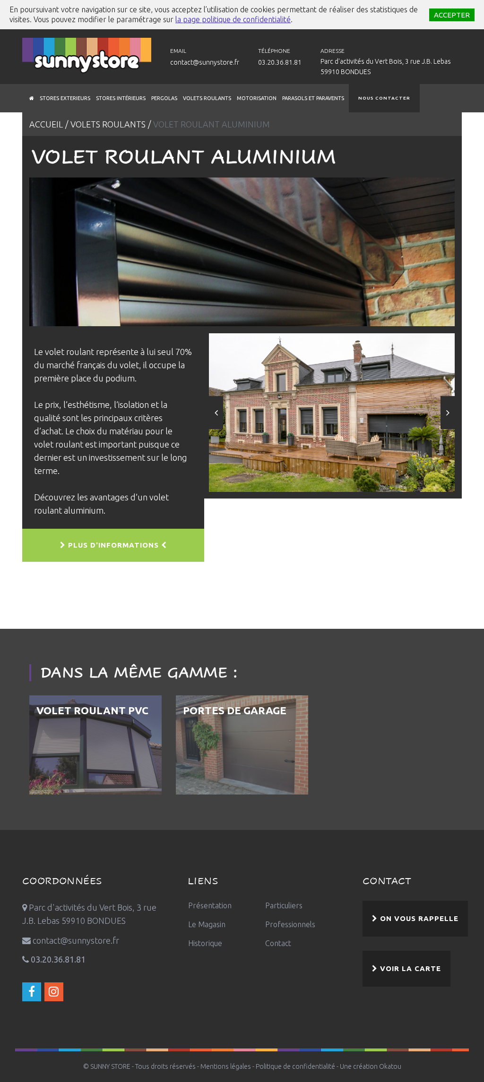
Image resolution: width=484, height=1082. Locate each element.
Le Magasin (206, 924)
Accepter (452, 15)
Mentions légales (225, 1066)
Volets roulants (207, 98)
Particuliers (283, 905)
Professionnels (290, 924)
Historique (205, 943)
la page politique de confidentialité (233, 19)
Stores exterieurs (65, 98)
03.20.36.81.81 (280, 62)
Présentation (210, 905)
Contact (278, 943)
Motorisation (257, 98)
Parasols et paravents (313, 98)
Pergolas (164, 98)
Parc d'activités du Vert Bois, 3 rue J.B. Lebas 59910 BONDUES (385, 67)
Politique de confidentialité (295, 1066)
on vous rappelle (418, 918)
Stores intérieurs (121, 98)
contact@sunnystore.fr (204, 62)
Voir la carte (409, 968)
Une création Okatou (370, 1066)
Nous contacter (384, 98)
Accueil (46, 124)
